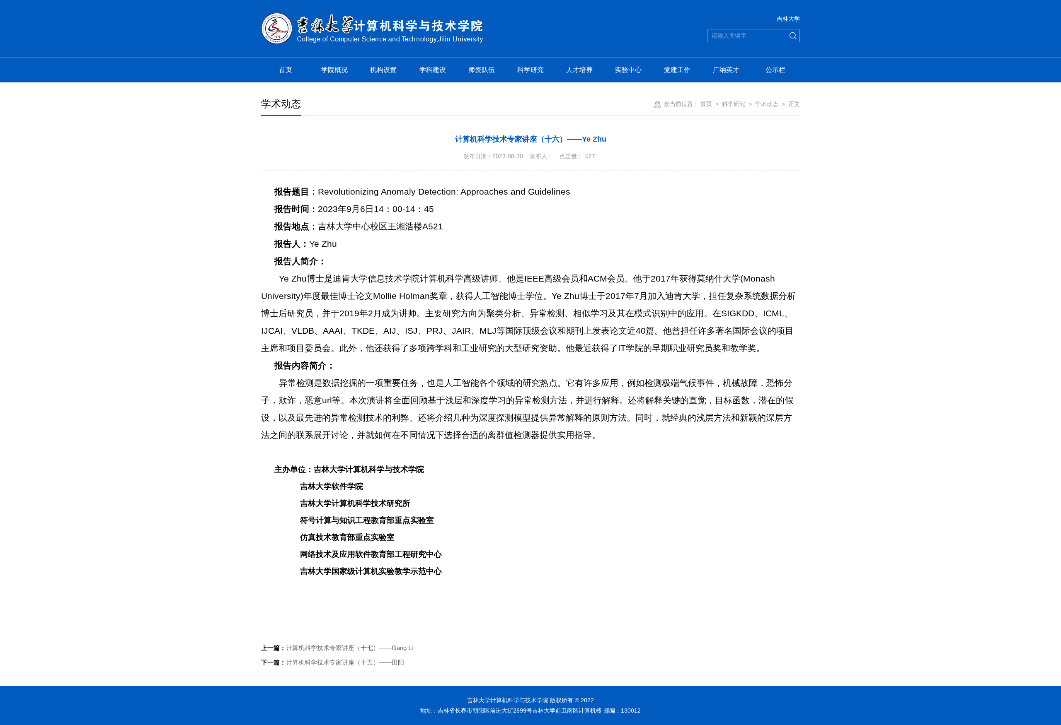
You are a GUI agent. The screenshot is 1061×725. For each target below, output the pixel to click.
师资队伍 (481, 69)
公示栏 (775, 69)
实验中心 (628, 69)
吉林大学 (788, 18)
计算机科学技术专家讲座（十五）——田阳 (332, 662)
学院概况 (334, 69)
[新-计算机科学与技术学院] (372, 17)
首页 (285, 69)
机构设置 (383, 69)
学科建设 (432, 69)
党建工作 (677, 69)
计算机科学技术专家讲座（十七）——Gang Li (337, 647)
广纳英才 (726, 69)
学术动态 (766, 104)
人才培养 (579, 69)
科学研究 (530, 69)
